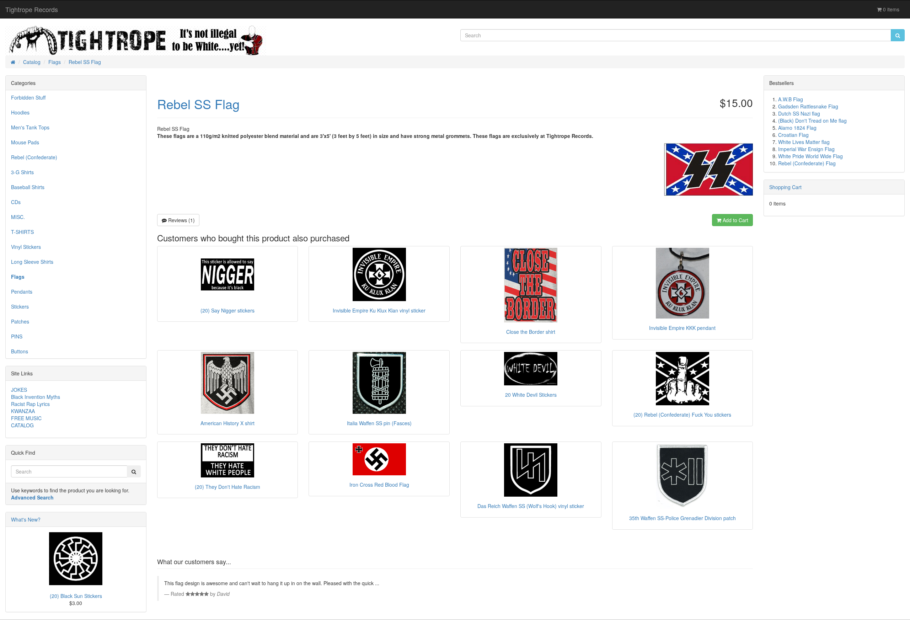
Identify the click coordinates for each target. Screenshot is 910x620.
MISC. (18, 216)
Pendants (21, 291)
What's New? (26, 519)
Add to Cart (734, 220)
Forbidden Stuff (28, 97)
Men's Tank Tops (30, 127)
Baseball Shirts (27, 187)
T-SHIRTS (22, 231)
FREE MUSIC (26, 418)
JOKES (19, 389)
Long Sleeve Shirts (32, 261)
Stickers (20, 306)
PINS (16, 336)
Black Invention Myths (35, 396)
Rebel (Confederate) (34, 157)
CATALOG (22, 425)
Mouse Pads (25, 142)
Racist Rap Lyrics (30, 403)
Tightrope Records (31, 9)
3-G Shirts (22, 172)
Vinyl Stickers (26, 246)
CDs (16, 201)
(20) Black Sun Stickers (76, 595)
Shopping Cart (785, 187)
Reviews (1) (181, 220)
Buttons (19, 351)
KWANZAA (23, 411)
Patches (20, 321)
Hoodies (20, 112)
